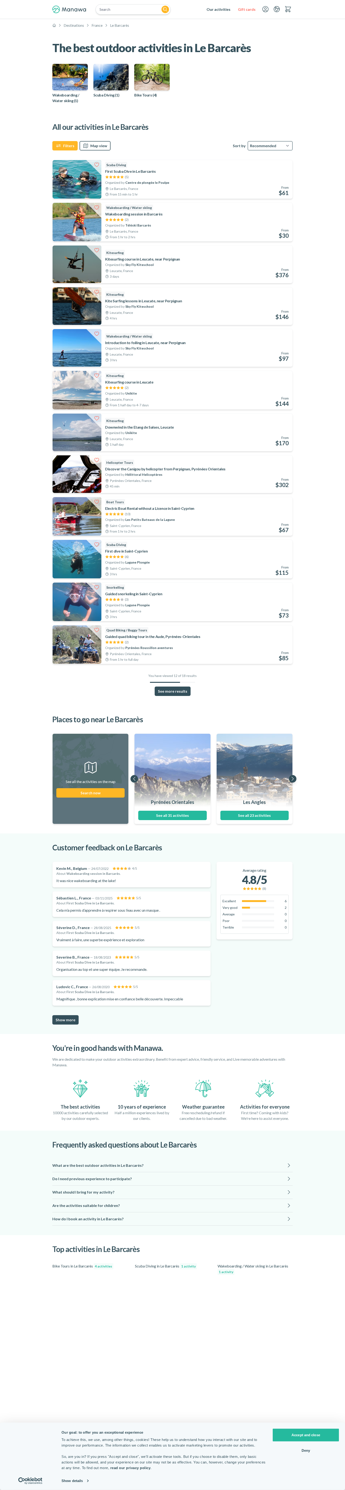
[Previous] (134, 779)
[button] (172, 1165)
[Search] (165, 9)
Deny (306, 1450)
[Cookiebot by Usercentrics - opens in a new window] (30, 1480)
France (97, 25)
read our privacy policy (130, 1468)
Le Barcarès (119, 25)
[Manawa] (69, 9)
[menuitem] (218, 9)
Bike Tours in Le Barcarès (82, 1266)
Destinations (74, 25)
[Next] (292, 779)
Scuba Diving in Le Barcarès (165, 1266)
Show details (72, 1481)
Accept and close (305, 1435)
